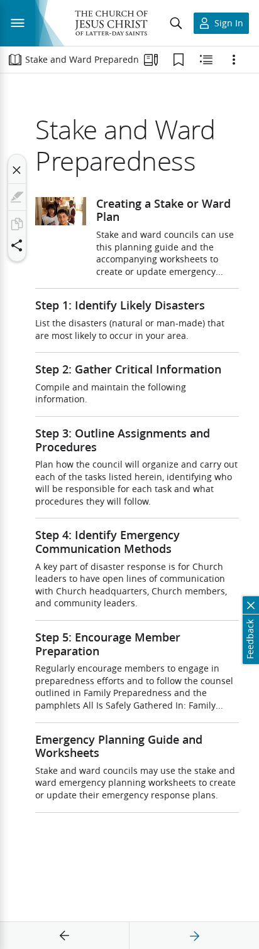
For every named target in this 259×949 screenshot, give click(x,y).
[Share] (17, 245)
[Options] (233, 59)
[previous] (65, 936)
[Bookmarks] (178, 59)
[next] (194, 936)
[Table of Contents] (15, 60)
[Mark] (17, 197)
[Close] (17, 170)
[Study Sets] (150, 59)
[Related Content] (206, 59)
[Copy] (17, 224)
